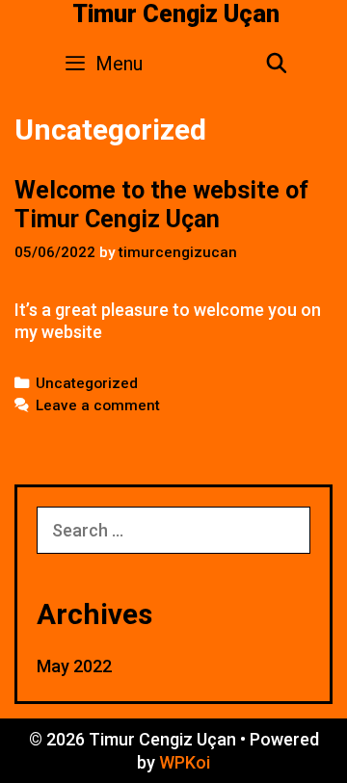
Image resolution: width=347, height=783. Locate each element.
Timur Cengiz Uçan (176, 14)
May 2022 (74, 666)
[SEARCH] (276, 63)
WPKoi (184, 762)
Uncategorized (87, 383)
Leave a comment (98, 405)
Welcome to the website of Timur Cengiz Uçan (161, 204)
